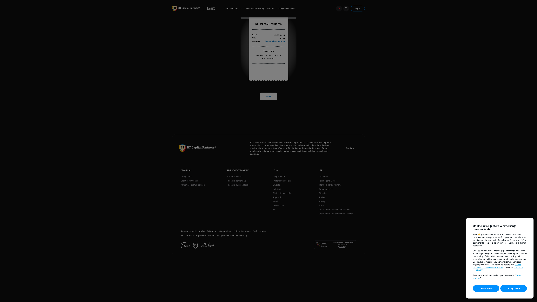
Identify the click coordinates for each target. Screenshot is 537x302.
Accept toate (513, 288)
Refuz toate (486, 288)
